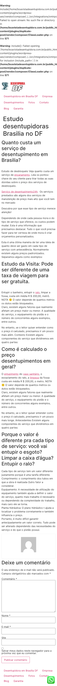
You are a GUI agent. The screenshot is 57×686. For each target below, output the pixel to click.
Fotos (31, 102)
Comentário (9, 579)
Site (4, 637)
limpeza (34, 377)
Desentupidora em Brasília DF (21, 96)
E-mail (6, 626)
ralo (37, 292)
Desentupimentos (14, 102)
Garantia (18, 108)
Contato (44, 102)
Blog (6, 108)
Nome (6, 615)
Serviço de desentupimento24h (20, 191)
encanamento (22, 174)
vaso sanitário (31, 373)
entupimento (11, 373)
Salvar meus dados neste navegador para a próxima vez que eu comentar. (27, 651)
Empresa (47, 96)
